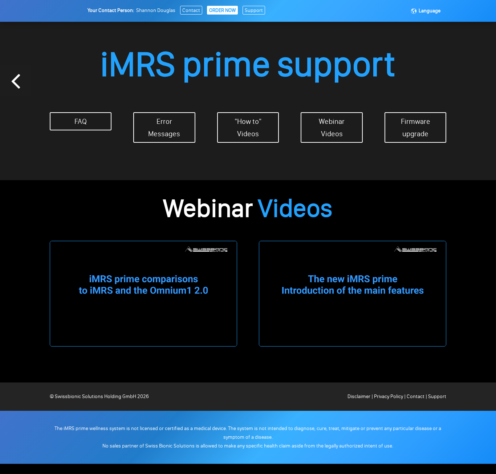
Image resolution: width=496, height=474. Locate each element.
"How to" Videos (248, 127)
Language (429, 11)
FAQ (80, 121)
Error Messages (164, 127)
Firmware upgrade (415, 127)
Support (254, 10)
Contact (191, 10)
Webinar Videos (332, 127)
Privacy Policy (388, 396)
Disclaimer (359, 396)
